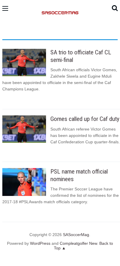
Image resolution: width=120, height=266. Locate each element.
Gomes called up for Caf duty (84, 118)
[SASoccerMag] (60, 32)
